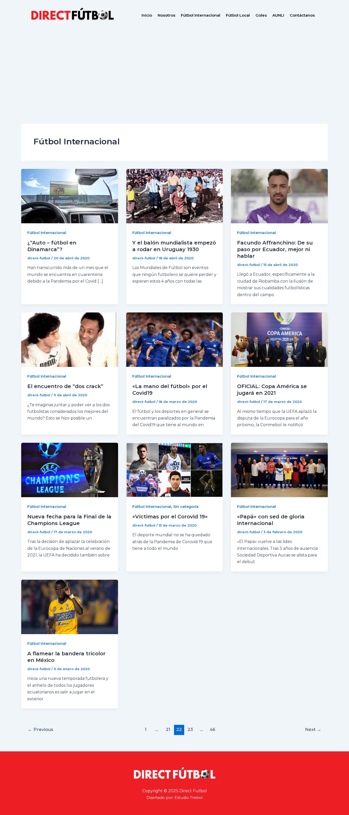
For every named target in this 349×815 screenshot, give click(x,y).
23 (190, 729)
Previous (40, 729)
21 (168, 729)
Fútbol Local (238, 15)
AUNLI (278, 15)
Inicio (147, 15)
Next (313, 729)
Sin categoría (186, 506)
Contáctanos (302, 15)
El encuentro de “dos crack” (65, 386)
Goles (261, 15)
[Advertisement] (174, 69)
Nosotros (166, 15)
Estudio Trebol (189, 797)
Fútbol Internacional (200, 15)
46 (212, 729)
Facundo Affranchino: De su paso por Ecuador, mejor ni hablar (275, 249)
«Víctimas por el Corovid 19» (170, 517)
